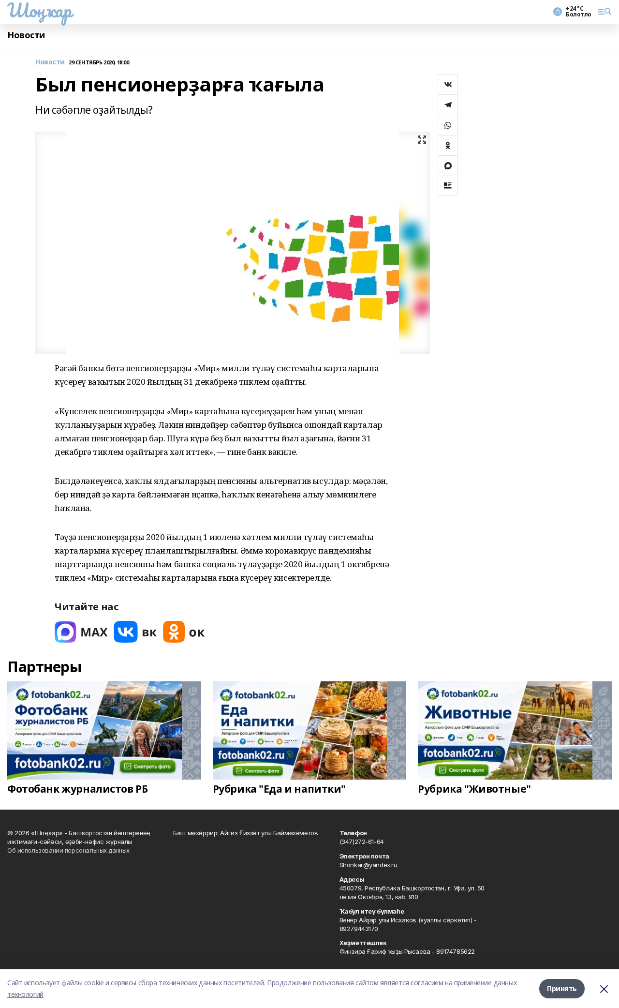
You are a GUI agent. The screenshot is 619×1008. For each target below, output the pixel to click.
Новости (26, 35)
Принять (562, 988)
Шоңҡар (39, 10)
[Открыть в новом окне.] (81, 632)
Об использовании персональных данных (68, 850)
